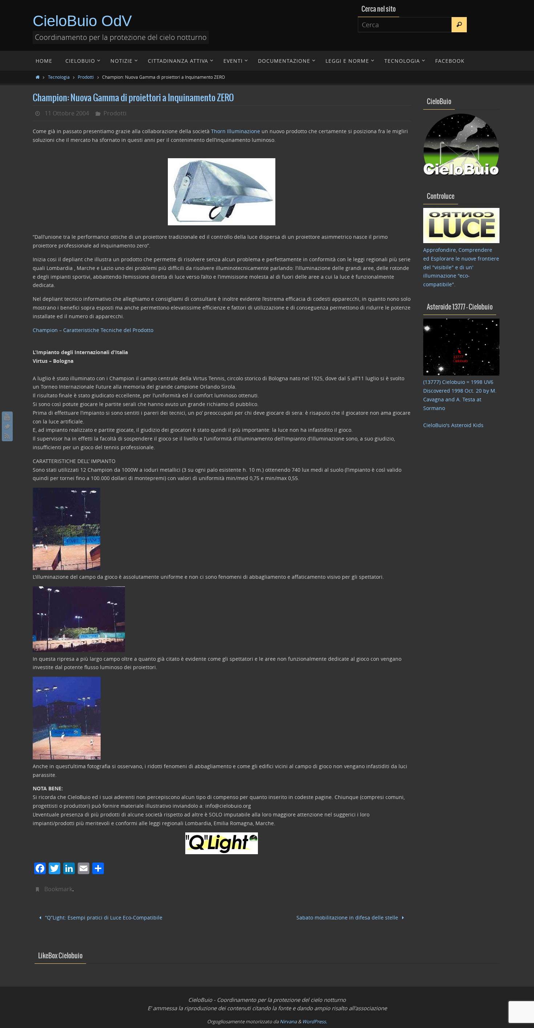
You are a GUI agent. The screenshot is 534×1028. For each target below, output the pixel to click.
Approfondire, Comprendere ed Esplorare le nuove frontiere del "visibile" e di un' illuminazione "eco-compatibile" (461, 267)
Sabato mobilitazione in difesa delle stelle (348, 917)
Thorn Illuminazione (235, 131)
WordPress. (314, 1021)
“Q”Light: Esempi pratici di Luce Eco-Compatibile (103, 917)
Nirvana (288, 1021)
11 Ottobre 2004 (67, 113)
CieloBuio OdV (82, 21)
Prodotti (86, 77)
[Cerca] (459, 24)
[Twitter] (7, 426)
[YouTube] (7, 416)
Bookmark (58, 889)
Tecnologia (59, 77)
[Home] (38, 77)
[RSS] (7, 435)
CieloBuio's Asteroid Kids (453, 425)
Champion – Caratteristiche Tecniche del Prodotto (93, 330)
